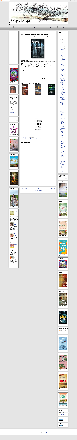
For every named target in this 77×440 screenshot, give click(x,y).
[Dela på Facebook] (32, 137)
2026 (61, 33)
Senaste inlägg (24, 188)
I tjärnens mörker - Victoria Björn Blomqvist (15, 213)
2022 (61, 39)
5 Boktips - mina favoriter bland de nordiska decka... (62, 137)
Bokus (22, 110)
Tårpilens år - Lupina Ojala (62, 83)
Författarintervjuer (39, 27)
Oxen (43, 139)
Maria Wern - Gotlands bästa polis (62, 119)
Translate (62, 414)
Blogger (47, 432)
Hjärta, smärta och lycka (62, 146)
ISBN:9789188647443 (24, 139)
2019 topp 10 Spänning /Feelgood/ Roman (50, 27)
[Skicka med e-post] (29, 137)
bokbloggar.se (23, 115)
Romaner (28, 27)
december (62, 45)
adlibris (25, 138)
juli (61, 52)
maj (61, 55)
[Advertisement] (38, 178)
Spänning (33, 27)
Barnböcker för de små (62, 110)
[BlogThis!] (30, 137)
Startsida (11, 27)
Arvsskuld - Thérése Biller (15, 257)
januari (62, 171)
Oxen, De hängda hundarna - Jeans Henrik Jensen (62, 166)
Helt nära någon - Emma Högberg (62, 143)
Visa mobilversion (38, 190)
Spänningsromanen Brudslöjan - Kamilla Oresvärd (62, 99)
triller (45, 139)
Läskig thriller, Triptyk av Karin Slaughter (62, 75)
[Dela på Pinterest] (33, 137)
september (62, 49)
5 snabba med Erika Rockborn (15, 223)
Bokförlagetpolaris (43, 138)
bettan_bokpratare (13, 110)
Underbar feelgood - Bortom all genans (62, 123)
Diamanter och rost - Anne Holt (16, 245)
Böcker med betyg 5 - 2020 (62, 27)
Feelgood (15, 27)
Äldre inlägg (53, 188)
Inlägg (61, 330)
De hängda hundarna (50, 138)
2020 (61, 42)
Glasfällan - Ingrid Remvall (62, 155)
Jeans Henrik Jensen (32, 139)
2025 (61, 35)
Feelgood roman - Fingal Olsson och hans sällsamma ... (62, 105)
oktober (62, 48)
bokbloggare (38, 138)
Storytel (22, 114)
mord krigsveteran (39, 139)
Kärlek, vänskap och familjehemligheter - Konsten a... (62, 114)
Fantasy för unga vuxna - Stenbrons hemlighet (62, 71)
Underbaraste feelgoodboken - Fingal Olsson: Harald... (62, 93)
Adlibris (22, 111)
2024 (61, 36)
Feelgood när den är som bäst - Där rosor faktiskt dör (62, 66)
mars (61, 58)
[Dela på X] (31, 137)
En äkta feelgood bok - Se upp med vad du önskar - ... (62, 151)
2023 (61, 38)
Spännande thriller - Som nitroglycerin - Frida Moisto (62, 132)
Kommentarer (62, 332)
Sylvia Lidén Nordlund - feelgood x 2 (62, 80)
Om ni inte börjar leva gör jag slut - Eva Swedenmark (62, 160)
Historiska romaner (22, 27)
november (62, 46)
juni (61, 53)
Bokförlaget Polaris (29, 37)
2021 (61, 41)
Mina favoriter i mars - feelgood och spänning (62, 61)
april (61, 56)
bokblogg (28, 138)
